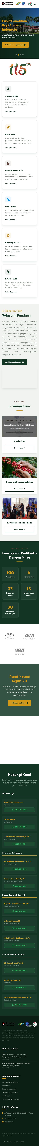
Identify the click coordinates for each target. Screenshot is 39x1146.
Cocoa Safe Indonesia (9, 1089)
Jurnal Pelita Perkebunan (10, 1082)
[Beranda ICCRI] (17, 4)
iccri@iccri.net (9, 1122)
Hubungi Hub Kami (18, 703)
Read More (18, 448)
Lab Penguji (6, 1096)
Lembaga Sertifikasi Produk (11, 1099)
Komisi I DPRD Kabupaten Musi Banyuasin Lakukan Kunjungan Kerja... (16, 1064)
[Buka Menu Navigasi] (34, 4)
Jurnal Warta (6, 1086)
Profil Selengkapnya (13, 362)
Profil (3, 1142)
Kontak (22, 1142)
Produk (9, 1142)
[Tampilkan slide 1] (16, 54)
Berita (16, 1142)
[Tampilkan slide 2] (18, 54)
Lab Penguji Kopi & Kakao (10, 1092)
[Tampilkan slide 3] (20, 55)
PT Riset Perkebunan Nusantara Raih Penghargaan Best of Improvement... (14, 1056)
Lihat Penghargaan (12, 48)
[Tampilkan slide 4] (23, 54)
